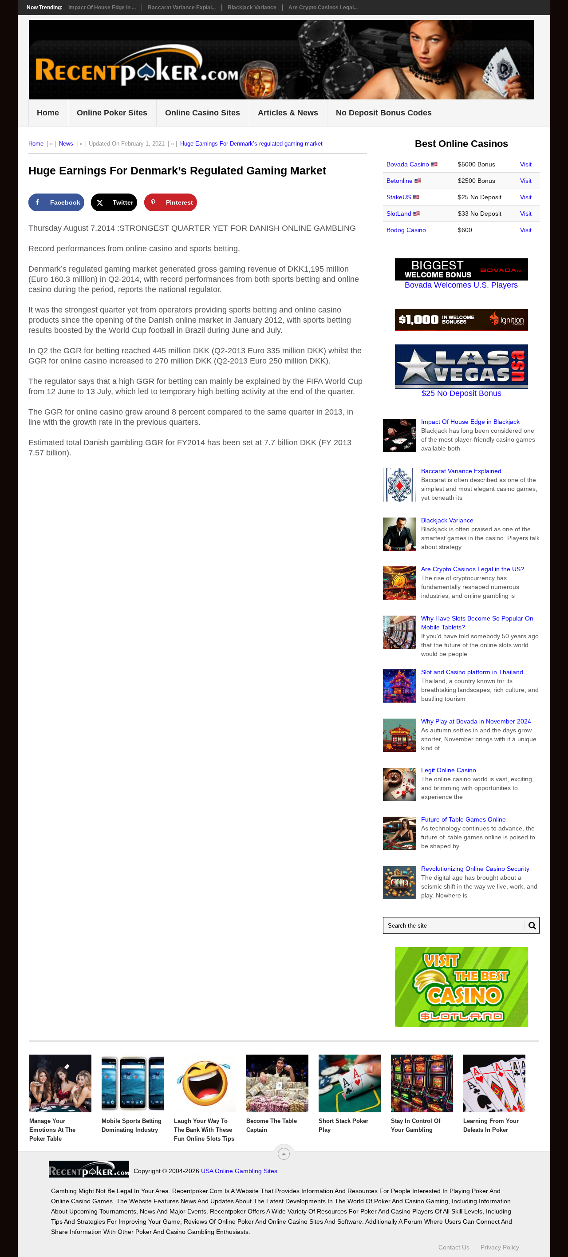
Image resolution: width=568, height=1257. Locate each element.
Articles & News (288, 112)
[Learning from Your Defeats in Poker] (494, 1083)
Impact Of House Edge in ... (102, 7)
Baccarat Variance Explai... (182, 7)
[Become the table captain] (277, 1083)
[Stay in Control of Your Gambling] (422, 1083)
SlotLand (399, 213)
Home (48, 112)
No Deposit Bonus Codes (384, 112)
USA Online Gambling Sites (239, 1170)
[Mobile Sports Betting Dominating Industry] (133, 1083)
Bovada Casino (408, 164)
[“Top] (284, 1154)
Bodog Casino (406, 229)
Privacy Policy (500, 1247)
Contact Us (453, 1247)
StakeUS (399, 197)
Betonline (400, 180)
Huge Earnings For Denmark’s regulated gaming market (251, 143)
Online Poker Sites (112, 112)
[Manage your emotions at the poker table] (60, 1083)
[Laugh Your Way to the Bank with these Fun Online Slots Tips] (205, 1083)
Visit (526, 164)
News (66, 143)
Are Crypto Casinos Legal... (323, 7)
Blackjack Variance (252, 7)
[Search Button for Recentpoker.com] (530, 925)
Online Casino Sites (202, 112)
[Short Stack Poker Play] (350, 1083)
